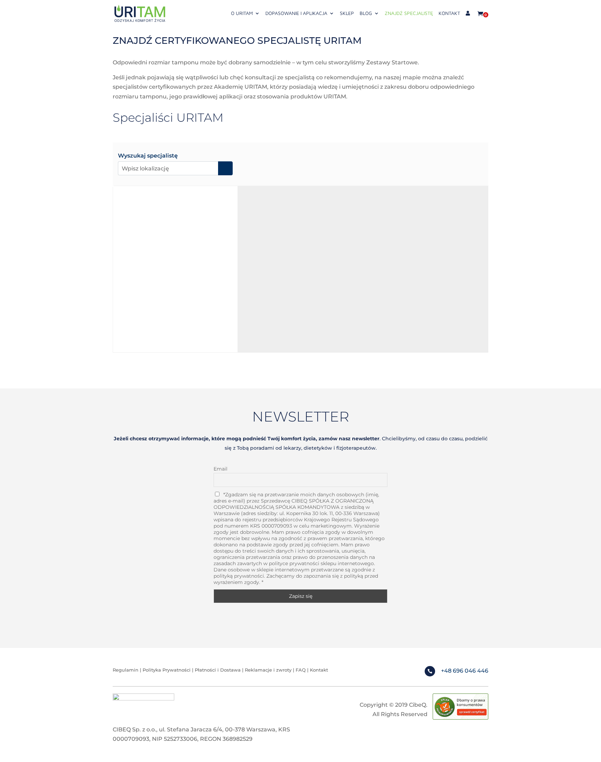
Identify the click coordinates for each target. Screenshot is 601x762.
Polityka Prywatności (167, 670)
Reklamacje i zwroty (269, 670)
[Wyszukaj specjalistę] (225, 168)
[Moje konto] (468, 18)
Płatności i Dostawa (218, 670)
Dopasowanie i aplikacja (296, 13)
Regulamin (125, 670)
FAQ (301, 670)
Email (220, 469)
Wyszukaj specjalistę (148, 156)
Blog (366, 13)
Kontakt (449, 13)
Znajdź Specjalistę (409, 13)
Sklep (347, 13)
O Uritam (242, 13)
